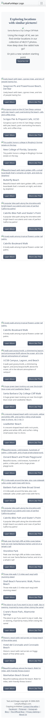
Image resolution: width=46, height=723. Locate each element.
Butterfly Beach (11, 179)
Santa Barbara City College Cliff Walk (22, 393)
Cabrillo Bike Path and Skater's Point (22, 213)
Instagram (32, 709)
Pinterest (23, 709)
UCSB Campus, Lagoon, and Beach (21, 360)
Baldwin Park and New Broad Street (21, 487)
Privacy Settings (33, 712)
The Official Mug (17, 712)
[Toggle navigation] (41, 3)
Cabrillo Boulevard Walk (15, 243)
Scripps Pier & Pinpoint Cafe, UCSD (21, 119)
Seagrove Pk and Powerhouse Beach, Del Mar (22, 87)
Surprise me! (23, 61)
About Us (23, 714)
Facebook (13, 709)
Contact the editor (31, 706)
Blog (7, 712)
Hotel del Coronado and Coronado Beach (21, 646)
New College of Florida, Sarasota (20, 149)
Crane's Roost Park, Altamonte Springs (19, 613)
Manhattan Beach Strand (16, 675)
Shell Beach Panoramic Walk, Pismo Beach (21, 582)
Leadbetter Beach (12, 423)
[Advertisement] (23, 290)
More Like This (35, 102)
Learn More (10, 102)
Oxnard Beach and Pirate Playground (22, 456)
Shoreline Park (10, 550)
